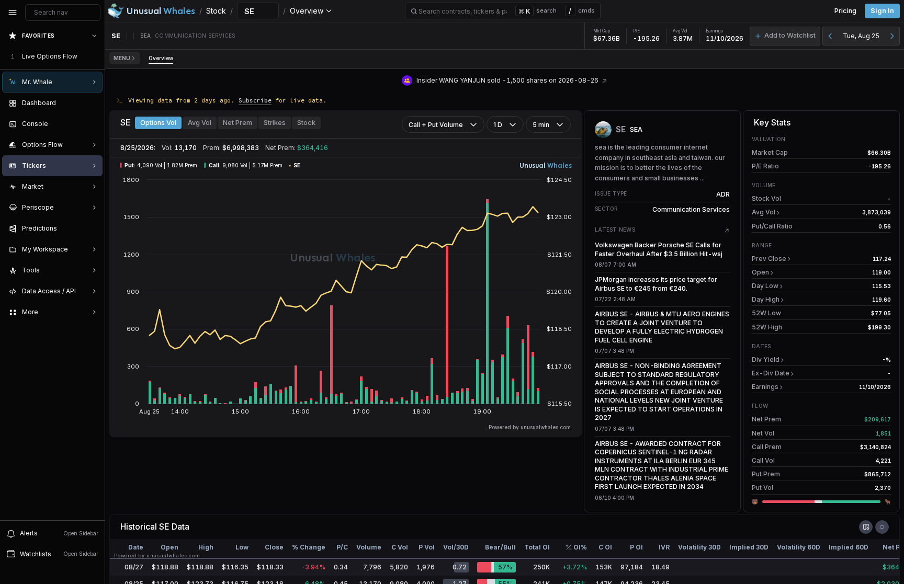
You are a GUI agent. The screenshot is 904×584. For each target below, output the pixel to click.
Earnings (765, 387)
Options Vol (158, 123)
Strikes (275, 123)
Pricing (845, 11)
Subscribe (255, 100)
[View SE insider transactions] (604, 80)
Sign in (882, 11)
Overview (161, 58)
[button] (785, 36)
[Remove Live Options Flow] (95, 56)
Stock (306, 123)
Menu (122, 58)
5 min (541, 125)
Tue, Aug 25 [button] (861, 36)
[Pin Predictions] (92, 228)
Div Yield (765, 359)
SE (164, 526)
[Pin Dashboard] (92, 103)
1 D (497, 125)
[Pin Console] (92, 123)
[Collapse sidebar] (12, 12)
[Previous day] (830, 36)
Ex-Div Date (770, 373)
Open (760, 272)
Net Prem (237, 123)
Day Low (765, 286)
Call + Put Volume (436, 125)
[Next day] (892, 36)
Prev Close (769, 258)
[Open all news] (727, 230)
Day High (765, 299)
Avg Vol (199, 123)
